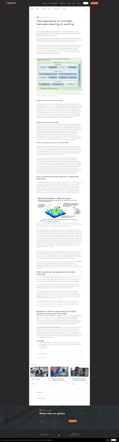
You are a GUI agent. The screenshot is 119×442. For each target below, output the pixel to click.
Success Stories (57, 8)
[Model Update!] (39, 372)
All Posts (32, 8)
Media (37, 8)
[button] (87, 8)
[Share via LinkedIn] (43, 353)
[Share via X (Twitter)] (40, 353)
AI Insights (64, 8)
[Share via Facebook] (37, 353)
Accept (113, 440)
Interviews (43, 8)
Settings (107, 440)
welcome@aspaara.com (44, 434)
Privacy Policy (49, 440)
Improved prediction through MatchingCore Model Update (58, 379)
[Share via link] (46, 353)
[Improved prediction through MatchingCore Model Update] (59, 372)
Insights (49, 8)
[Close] (117, 440)
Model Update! (36, 379)
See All (87, 364)
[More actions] (81, 17)
